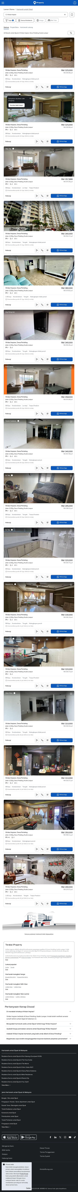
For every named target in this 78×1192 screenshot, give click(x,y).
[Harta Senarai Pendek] (71, 40)
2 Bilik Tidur (17, 987)
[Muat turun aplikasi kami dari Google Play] (28, 1137)
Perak (12, 967)
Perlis (7, 967)
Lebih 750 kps (9, 997)
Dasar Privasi (45, 1148)
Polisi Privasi (24, 1174)
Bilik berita (6, 1150)
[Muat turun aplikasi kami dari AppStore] (10, 1137)
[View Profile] (8, 40)
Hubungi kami (7, 1158)
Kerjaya (4, 1154)
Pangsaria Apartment (58, 956)
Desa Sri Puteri (26, 957)
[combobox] (35, 14)
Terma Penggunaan (47, 1152)
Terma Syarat (45, 1156)
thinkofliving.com (46, 1169)
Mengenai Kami (8, 1146)
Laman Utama (9, 9)
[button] (6, 27)
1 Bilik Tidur (8, 987)
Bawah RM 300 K (22, 977)
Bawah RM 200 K (10, 977)
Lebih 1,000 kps (20, 997)
